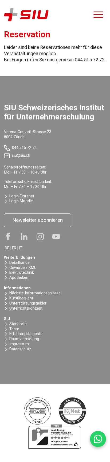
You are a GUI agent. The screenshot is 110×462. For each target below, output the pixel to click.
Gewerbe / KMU (23, 267)
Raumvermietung (24, 339)
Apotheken (18, 277)
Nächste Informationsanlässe (35, 293)
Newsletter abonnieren (37, 220)
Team (14, 329)
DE (7, 248)
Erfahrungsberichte (25, 334)
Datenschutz (20, 349)
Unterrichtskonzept (25, 308)
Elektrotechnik (21, 272)
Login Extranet (21, 196)
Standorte (18, 324)
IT (20, 248)
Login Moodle (21, 201)
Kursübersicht (21, 298)
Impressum (19, 344)
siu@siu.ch (21, 155)
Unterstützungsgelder (27, 303)
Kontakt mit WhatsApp (98, 439)
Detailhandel (19, 262)
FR (14, 248)
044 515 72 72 (24, 147)
